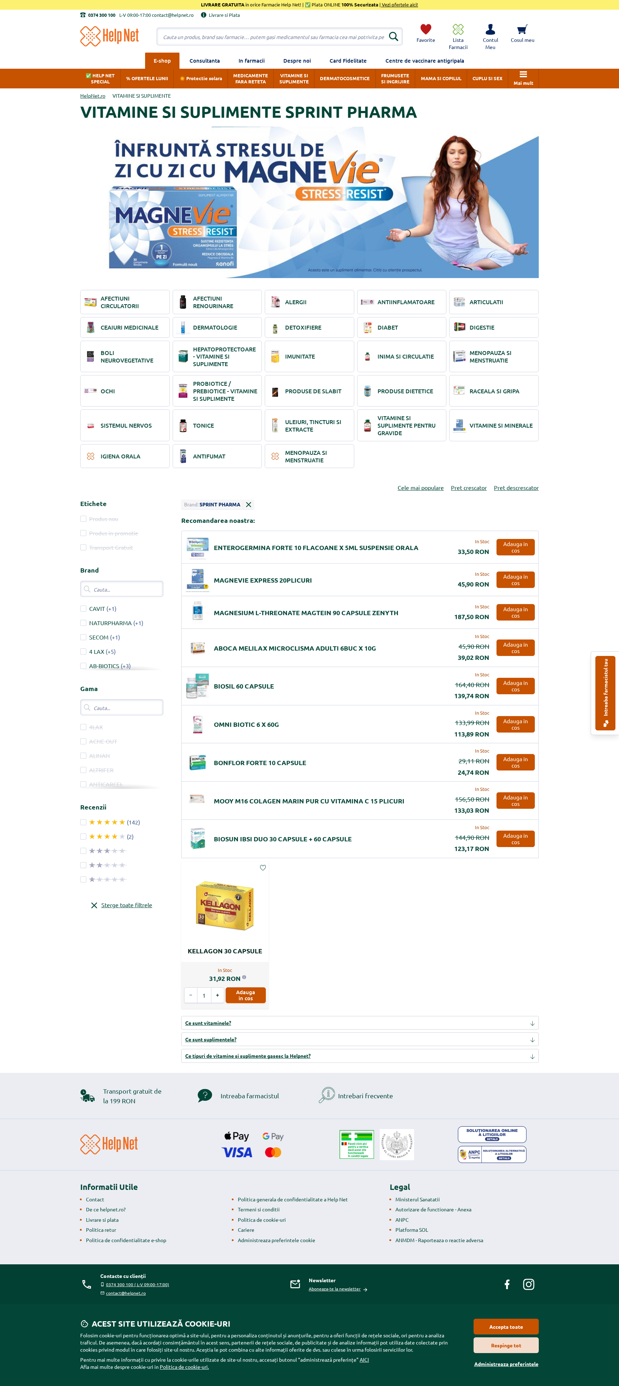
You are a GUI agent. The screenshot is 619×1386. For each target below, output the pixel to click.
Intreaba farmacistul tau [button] (605, 688)
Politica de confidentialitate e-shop (126, 1240)
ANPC (402, 1219)
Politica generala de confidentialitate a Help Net (293, 1199)
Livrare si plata (102, 1219)
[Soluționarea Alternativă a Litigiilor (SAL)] (492, 1154)
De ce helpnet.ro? (106, 1209)
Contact (95, 1199)
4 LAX (96, 651)
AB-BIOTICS (104, 665)
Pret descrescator (516, 487)
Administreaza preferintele (506, 1364)
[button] (490, 36)
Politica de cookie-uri (262, 1219)
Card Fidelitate (348, 60)
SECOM (99, 637)
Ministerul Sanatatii (417, 1199)
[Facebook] (507, 1284)
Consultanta (204, 60)
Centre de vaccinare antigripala (424, 60)
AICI (364, 1359)
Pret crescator (469, 487)
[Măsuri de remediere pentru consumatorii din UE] (492, 1134)
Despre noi (297, 60)
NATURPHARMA (110, 622)
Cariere (246, 1229)
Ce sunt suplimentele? (210, 1039)
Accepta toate (506, 1326)
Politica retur (101, 1229)
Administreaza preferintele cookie (276, 1240)
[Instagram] (529, 1284)
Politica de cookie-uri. (184, 1366)
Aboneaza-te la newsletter (335, 1289)
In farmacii (252, 60)
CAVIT (97, 608)
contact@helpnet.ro (126, 1293)
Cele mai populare (421, 487)
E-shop (162, 60)
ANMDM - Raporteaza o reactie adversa (439, 1240)
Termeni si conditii (259, 1209)
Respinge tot (506, 1345)
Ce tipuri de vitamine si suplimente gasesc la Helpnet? (248, 1055)
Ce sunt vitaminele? (208, 1023)
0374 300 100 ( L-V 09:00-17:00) (137, 1284)
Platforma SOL (411, 1229)
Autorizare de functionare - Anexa (433, 1209)
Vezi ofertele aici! (399, 4)
